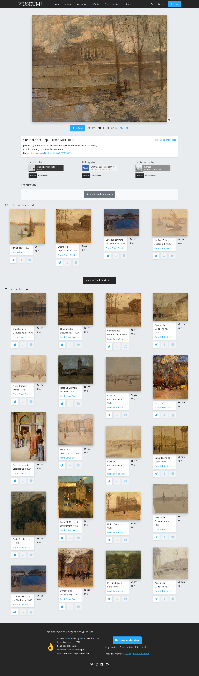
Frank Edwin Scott (167, 139)
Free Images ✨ (112, 4)
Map (56, 4)
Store (128, 4)
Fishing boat (17, 247)
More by (99, 280)
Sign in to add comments (100, 194)
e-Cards (95, 4)
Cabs (156, 403)
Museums (81, 4)
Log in (161, 4)
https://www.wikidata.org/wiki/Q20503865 (50, 153)
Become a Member (127, 640)
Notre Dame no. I (115, 524)
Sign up (174, 4)
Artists (68, 4)
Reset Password (141, 653)
